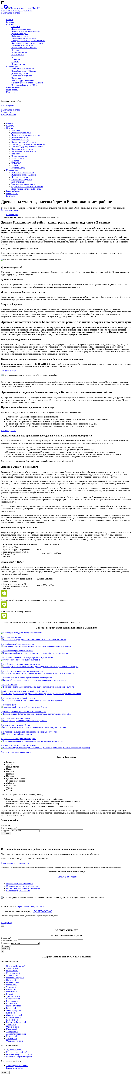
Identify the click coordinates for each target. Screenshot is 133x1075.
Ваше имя (6, 825)
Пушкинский (12, 971)
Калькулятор (6, 922)
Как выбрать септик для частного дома (18, 745)
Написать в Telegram (11, 119)
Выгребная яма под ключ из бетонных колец (21, 664)
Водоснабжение (13, 87)
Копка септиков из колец (22, 45)
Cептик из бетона (9, 684)
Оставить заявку (8, 112)
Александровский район (17, 1065)
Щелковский (12, 1029)
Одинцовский (12, 1027)
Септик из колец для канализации (16, 752)
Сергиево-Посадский (15, 966)
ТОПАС (15, 62)
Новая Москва (12, 982)
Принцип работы (19, 52)
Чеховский (11, 987)
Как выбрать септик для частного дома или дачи (22, 671)
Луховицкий (11, 1038)
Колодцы (10, 22)
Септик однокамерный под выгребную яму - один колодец (27, 657)
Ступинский (11, 1003)
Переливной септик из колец (24, 48)
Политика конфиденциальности (15, 863)
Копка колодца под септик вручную (27, 43)
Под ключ (15, 50)
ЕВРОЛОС (16, 59)
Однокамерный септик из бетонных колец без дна (23, 711)
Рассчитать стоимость (11, 210)
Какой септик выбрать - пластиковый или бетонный (24, 691)
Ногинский (11, 980)
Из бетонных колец (20, 36)
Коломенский (12, 1020)
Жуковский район (14, 1050)
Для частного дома (19, 34)
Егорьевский (12, 1001)
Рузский (10, 994)
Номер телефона (9, 828)
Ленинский (11, 1024)
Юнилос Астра (18, 64)
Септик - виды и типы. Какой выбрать (18, 698)
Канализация (12, 66)
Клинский (10, 1013)
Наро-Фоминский (14, 1006)
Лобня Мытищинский (16, 1034)
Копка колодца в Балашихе (18, 891)
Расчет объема (17, 55)
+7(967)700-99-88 (8, 114)
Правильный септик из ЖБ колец (26, 85)
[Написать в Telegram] (6, 8)
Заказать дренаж (8, 430)
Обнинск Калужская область (19, 1054)
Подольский (11, 985)
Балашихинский (13, 1017)
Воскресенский (13, 999)
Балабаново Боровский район (19, 1057)
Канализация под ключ (21, 76)
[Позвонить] (41, 8)
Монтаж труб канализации (23, 80)
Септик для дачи (8, 705)
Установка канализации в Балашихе (22, 886)
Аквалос (15, 57)
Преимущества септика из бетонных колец (20, 725)
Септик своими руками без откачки (17, 651)
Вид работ (5, 831)
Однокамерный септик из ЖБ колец (27, 83)
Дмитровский (12, 968)
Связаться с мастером (67, 877)
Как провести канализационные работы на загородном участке (29, 732)
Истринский (11, 992)
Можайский (11, 1036)
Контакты (10, 92)
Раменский (11, 989)
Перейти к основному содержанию (16, 10)
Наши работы (12, 90)
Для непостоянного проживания (25, 31)
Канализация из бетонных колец (15, 718)
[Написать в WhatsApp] (2, 8)
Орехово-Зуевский (14, 1041)
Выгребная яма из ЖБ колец (23, 71)
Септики (10, 24)
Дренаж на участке (19, 73)
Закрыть (5, 949)
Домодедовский (13, 996)
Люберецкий (12, 1031)
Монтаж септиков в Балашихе (19, 884)
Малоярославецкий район (17, 1052)
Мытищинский (13, 973)
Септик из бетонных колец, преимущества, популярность (26, 678)
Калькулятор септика (10, 13)
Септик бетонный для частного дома (17, 644)
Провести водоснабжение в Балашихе (23, 888)
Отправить (6, 833)
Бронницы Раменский (16, 1022)
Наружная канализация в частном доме (18, 738)
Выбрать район (8, 105)
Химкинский (12, 975)
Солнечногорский (14, 1015)
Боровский (11, 1008)
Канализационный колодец (23, 38)
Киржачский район (14, 1068)
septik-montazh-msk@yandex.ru (31, 906)
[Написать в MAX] (22, 8)
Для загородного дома (21, 29)
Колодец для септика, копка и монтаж (28, 41)
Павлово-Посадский (15, 978)
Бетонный (15, 26)
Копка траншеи (18, 78)
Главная (9, 19)
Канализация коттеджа (11, 637)
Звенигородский (13, 1010)
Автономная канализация (22, 69)
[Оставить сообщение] (38, 8)
